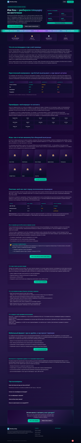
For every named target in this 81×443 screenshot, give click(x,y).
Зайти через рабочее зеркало (15, 26)
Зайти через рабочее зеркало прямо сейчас (40, 256)
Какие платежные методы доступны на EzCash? (19, 385)
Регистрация (70, 1)
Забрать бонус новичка (47, 420)
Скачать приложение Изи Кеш (40, 349)
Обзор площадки (38, 430)
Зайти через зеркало (33, 420)
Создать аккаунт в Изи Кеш (40, 281)
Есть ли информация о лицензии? (16, 395)
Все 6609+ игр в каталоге (40, 179)
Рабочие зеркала (38, 432)
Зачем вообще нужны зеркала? (15, 399)
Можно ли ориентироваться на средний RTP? (19, 402)
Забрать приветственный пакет (31, 26)
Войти (65, 1)
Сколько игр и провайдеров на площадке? (18, 391)
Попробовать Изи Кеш (60, 23)
